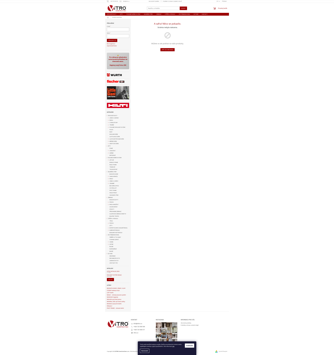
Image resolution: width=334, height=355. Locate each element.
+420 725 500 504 (139, 327)
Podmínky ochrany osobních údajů (172, 1)
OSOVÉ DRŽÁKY (113, 207)
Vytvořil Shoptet (223, 351)
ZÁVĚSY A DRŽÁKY (114, 118)
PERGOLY (109, 306)
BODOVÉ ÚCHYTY (113, 200)
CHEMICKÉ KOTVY (113, 261)
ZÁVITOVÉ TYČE (113, 263)
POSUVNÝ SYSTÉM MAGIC (114, 275)
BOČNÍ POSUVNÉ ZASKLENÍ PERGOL (118, 228)
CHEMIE (111, 242)
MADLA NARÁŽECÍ (113, 204)
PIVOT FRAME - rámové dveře (115, 308)
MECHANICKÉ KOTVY (114, 258)
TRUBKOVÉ (112, 167)
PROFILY (111, 202)
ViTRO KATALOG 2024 (113, 271)
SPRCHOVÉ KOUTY (112, 115)
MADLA (111, 120)
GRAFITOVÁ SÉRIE (114, 144)
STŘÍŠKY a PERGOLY (113, 218)
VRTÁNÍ (111, 244)
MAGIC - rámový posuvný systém (116, 295)
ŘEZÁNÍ (111, 246)
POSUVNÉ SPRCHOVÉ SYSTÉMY (117, 127)
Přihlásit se (112, 40)
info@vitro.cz (138, 324)
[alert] (118, 61)
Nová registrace (111, 44)
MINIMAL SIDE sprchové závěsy (116, 301)
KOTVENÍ (110, 254)
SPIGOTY (111, 209)
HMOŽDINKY (112, 256)
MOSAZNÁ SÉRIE (113, 134)
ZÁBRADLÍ (110, 197)
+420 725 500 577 (139, 330)
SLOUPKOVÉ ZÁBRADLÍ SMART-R (117, 214)
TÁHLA (111, 221)
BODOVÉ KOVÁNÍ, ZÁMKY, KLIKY (116, 288)
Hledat (183, 8)
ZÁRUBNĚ (111, 183)
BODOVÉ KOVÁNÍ (113, 174)
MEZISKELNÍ (112, 155)
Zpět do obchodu (167, 49)
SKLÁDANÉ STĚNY (113, 195)
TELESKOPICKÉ (113, 169)
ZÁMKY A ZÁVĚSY (113, 181)
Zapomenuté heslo (112, 46)
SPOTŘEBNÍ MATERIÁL (113, 235)
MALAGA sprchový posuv (114, 299)
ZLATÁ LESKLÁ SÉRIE (114, 137)
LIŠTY (109, 146)
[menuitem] (111, 14)
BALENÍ (111, 251)
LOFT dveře (110, 292)
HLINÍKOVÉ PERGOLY (114, 230)
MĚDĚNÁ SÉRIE (113, 141)
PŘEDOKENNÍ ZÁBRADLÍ (115, 211)
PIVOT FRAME (112, 190)
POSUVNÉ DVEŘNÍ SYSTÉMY (115, 158)
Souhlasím (189, 346)
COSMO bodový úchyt (113, 290)
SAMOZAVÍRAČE (113, 176)
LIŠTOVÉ (111, 160)
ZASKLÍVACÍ (112, 151)
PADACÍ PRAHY (113, 193)
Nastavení (144, 351)
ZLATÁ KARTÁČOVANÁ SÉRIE (116, 139)
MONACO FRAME (113, 162)
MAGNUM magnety (112, 297)
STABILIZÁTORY (113, 122)
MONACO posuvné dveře (114, 303)
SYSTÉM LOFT (113, 188)
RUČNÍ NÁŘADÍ (113, 249)
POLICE (111, 130)
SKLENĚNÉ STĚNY (112, 172)
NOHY (110, 132)
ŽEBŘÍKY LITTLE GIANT (115, 237)
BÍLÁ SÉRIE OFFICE (114, 186)
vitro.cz (136, 333)
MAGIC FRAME (113, 165)
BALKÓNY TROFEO (114, 216)
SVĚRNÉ (111, 153)
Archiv (110, 279)
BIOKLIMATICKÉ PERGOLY (115, 233)
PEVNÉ (111, 148)
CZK (217, 1)
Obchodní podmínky (154, 1)
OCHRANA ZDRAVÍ (113, 240)
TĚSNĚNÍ (111, 125)
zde (173, 346)
